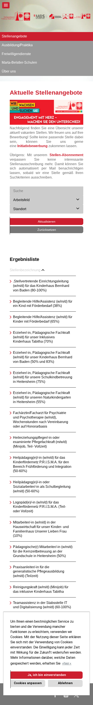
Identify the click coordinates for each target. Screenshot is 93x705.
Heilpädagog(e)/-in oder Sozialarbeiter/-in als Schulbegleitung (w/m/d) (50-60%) (42, 486)
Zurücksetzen (46, 229)
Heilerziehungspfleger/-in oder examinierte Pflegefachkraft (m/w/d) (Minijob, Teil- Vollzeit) (40, 442)
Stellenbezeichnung (25, 270)
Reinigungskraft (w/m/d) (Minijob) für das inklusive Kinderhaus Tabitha (40, 589)
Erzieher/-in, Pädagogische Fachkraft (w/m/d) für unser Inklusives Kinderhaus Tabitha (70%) (41, 337)
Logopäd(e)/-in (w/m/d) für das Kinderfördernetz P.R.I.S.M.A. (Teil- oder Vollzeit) (39, 506)
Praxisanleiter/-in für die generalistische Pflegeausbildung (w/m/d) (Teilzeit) (38, 571)
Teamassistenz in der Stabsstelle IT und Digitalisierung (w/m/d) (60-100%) (42, 605)
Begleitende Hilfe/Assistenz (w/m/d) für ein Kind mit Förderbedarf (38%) (42, 304)
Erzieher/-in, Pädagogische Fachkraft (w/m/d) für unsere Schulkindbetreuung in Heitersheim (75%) (42, 377)
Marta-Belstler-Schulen (19, 62)
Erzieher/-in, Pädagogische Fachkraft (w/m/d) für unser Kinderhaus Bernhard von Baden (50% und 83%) (42, 357)
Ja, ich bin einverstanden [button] (46, 675)
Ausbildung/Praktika (17, 45)
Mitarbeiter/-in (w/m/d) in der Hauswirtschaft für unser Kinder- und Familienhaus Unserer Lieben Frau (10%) (41, 528)
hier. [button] (67, 663)
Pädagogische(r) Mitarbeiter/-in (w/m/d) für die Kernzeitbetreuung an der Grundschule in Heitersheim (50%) (42, 551)
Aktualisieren (46, 221)
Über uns (9, 71)
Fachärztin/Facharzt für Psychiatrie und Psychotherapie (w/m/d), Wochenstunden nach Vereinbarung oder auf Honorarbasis (40, 419)
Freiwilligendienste (16, 54)
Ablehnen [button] (65, 683)
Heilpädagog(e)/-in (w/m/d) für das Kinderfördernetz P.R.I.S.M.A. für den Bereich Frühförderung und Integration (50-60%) (42, 464)
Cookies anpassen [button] (28, 683)
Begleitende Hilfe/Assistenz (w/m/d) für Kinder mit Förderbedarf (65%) (42, 319)
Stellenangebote (14, 36)
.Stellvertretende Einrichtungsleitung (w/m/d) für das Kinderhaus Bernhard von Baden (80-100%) (41, 285)
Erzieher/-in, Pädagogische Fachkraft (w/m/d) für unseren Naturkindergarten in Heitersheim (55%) (42, 397)
